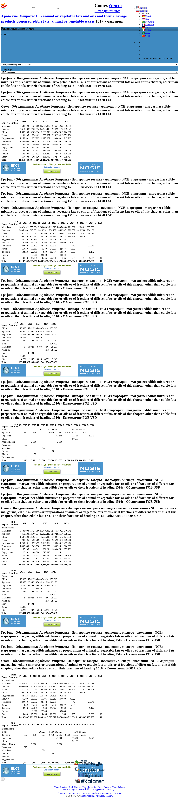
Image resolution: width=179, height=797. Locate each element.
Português (149, 22)
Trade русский (97, 789)
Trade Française (89, 787)
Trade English (75, 787)
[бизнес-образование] (89, 765)
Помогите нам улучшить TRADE (97, 796)
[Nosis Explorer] (89, 783)
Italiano (148, 30)
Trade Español (60, 787)
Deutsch (149, 27)
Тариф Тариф (7, 69)
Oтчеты (115, 6)
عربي (147, 33)
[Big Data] (89, 777)
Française (149, 24)
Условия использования (68, 793)
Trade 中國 (84, 789)
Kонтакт (118, 793)
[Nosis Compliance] (89, 771)
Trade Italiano (118, 787)
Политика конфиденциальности (97, 793)
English (148, 19)
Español (148, 16)
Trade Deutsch (104, 787)
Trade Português (70, 789)
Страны (5, 34)
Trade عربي (110, 789)
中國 (147, 36)
